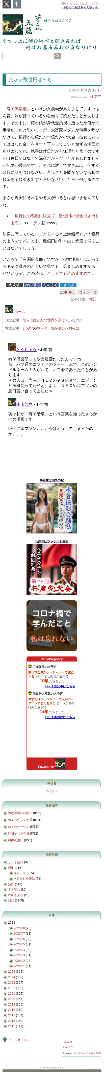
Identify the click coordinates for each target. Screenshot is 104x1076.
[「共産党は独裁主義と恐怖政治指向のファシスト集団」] (52, 594)
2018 (11, 1010)
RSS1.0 (67, 1041)
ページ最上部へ (19, 1040)
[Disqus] (53, 404)
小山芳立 (94, 96)
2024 (11, 977)
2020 (11, 999)
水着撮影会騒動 (24, 879)
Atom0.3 (68, 1047)
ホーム (19, 312)
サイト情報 (15, 862)
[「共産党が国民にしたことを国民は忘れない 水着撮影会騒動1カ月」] (52, 532)
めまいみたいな (18, 826)
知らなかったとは (80, 3)
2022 (11, 988)
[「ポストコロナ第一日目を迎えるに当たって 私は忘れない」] (52, 650)
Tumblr (17, 2)
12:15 (96, 90)
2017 (11, 1015)
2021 (11, 993)
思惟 (11, 868)
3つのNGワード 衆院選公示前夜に (50, 328)
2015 (11, 1026)
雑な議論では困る (20, 813)
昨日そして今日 (18, 833)
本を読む (14, 889)
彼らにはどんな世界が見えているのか (52, 320)
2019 (11, 1004)
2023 (11, 982)
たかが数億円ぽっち (30, 79)
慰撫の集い (15, 840)
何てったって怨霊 (20, 820)
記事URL (67, 292)
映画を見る (15, 895)
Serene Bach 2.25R (89, 1053)
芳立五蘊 (19, 21)
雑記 (92, 299)
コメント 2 (87, 292)
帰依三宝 (20, 873)
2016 (11, 1021)
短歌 (11, 884)
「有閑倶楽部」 (17, 109)
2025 (11, 971)
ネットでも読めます (65, 273)
